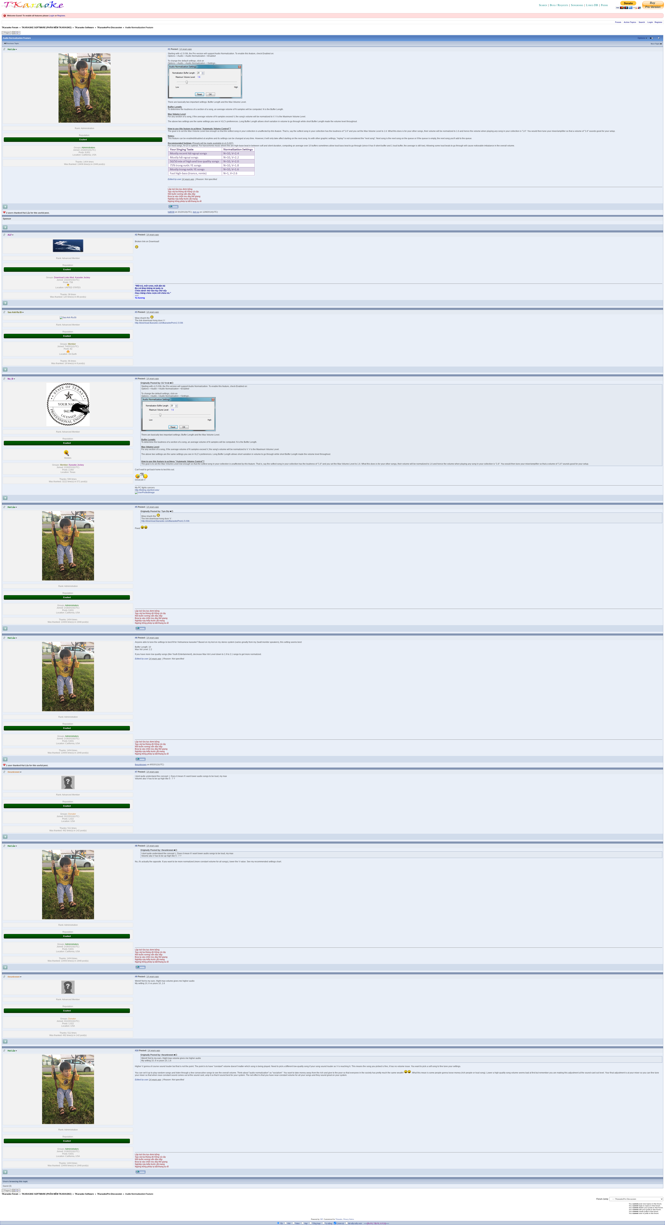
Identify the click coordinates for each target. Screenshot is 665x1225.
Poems (604, 5)
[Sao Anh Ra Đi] (68, 317)
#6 (136, 638)
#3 (136, 312)
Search (543, 5)
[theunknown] (67, 788)
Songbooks (577, 5)
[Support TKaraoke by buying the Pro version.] (653, 8)
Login (51, 16)
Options (641, 38)
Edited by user (174, 179)
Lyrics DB (592, 5)
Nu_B (10, 379)
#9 (136, 976)
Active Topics (630, 22)
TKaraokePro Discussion (109, 27)
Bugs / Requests (559, 5)
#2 (136, 234)
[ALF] (68, 252)
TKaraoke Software (84, 27)
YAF (321, 1219)
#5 (136, 507)
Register (61, 16)
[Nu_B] (68, 425)
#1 (169, 49)
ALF (10, 235)
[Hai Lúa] (84, 122)
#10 (137, 1050)
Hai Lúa (11, 49)
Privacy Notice (348, 1219)
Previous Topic (12, 43)
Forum (618, 22)
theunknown (14, 772)
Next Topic (655, 44)
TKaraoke (338, 1219)
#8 (136, 846)
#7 (136, 772)
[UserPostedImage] (205, 97)
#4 (136, 378)
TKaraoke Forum (10, 27)
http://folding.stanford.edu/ (147, 490)
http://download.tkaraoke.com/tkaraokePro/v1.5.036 (159, 323)
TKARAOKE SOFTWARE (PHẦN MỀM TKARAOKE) (47, 27)
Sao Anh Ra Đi (15, 312)
